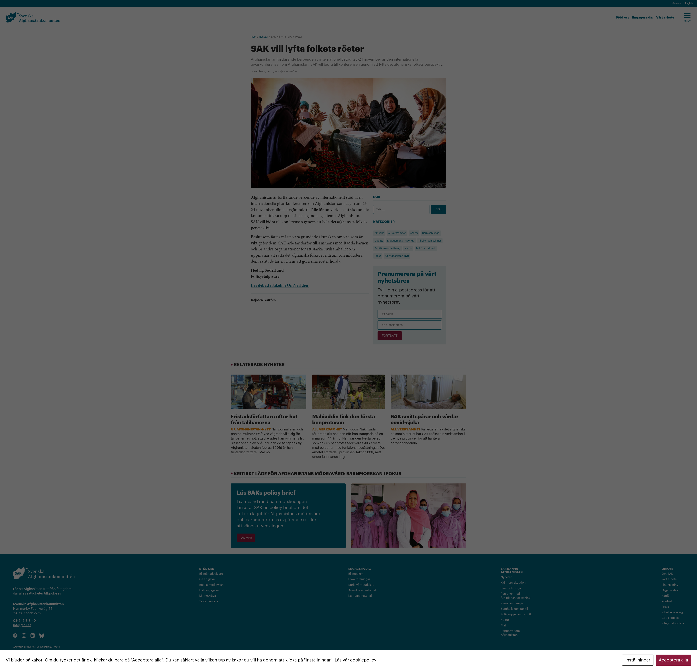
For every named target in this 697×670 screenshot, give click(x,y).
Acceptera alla (673, 660)
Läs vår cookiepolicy (355, 660)
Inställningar (637, 660)
